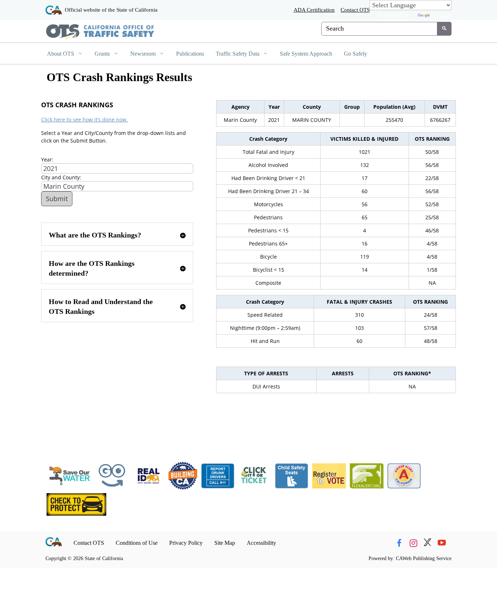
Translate (441, 15)
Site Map (224, 543)
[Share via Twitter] (427, 543)
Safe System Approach (306, 54)
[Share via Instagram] (413, 543)
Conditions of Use (137, 543)
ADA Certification (314, 10)
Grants (103, 54)
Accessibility (261, 543)
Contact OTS (355, 10)
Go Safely (355, 54)
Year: (47, 159)
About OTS (61, 54)
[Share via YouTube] (441, 543)
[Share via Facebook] (399, 543)
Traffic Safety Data (238, 54)
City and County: (61, 177)
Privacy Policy (186, 543)
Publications (190, 54)
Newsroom (143, 54)
